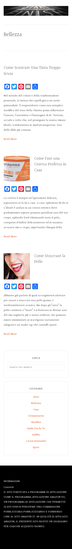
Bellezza (36, 403)
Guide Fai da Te (36, 428)
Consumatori (36, 416)
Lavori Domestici (36, 441)
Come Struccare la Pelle (49, 259)
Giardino (36, 422)
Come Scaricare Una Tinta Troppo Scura (32, 70)
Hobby (36, 435)
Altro (36, 397)
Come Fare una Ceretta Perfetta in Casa (50, 164)
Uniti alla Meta (36, 10)
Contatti (9, 487)
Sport (36, 447)
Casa (36, 409)
